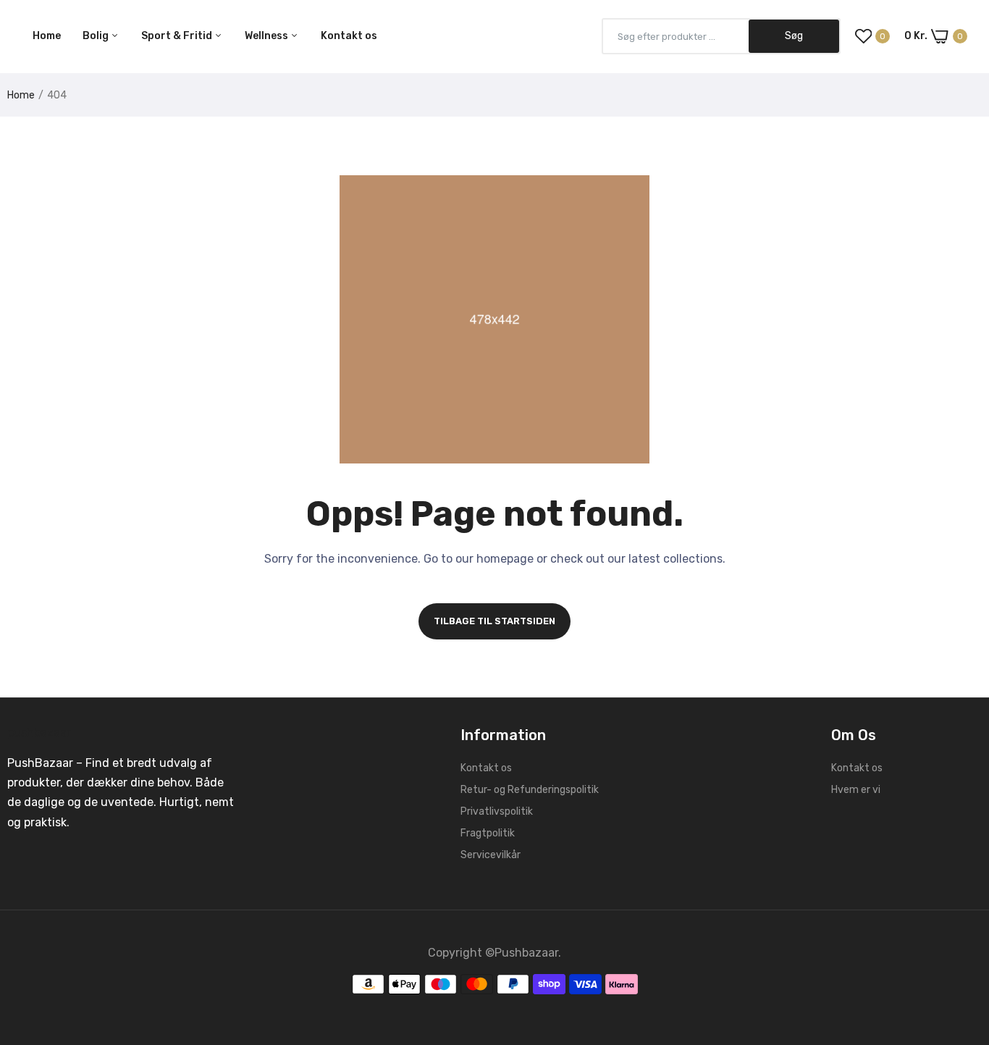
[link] (960, 940)
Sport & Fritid (177, 36)
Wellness (267, 36)
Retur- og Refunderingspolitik (529, 790)
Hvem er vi (855, 790)
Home (47, 36)
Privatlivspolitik (496, 811)
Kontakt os (349, 36)
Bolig (97, 36)
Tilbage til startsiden (494, 621)
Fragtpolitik (487, 833)
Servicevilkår (490, 855)
